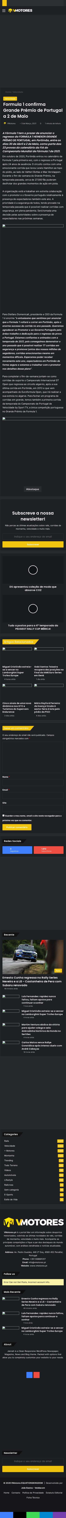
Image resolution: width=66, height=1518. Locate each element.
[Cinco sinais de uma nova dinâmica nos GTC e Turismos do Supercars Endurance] (17, 692)
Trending (8, 1160)
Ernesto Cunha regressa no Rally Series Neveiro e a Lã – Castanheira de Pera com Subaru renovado (32, 981)
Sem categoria (11, 1190)
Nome (6, 777)
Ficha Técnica (33, 1497)
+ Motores (9, 1150)
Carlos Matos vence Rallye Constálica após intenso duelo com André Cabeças (42, 1045)
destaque (33, 489)
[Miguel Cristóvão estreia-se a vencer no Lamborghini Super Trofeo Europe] (17, 655)
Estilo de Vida (10, 1199)
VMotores (11, 123)
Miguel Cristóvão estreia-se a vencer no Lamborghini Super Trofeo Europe (17, 671)
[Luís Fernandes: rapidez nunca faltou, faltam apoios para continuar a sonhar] (10, 1000)
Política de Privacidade (33, 1492)
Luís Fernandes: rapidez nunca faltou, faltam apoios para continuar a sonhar (39, 999)
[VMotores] (20, 10)
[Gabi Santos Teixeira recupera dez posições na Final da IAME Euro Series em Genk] (49, 655)
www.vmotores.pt (38, 1265)
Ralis (6, 1141)
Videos (7, 1170)
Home (8, 92)
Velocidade (18, 92)
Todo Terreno (10, 1165)
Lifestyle (8, 1180)
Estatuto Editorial (54, 1492)
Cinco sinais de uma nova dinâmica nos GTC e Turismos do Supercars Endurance (16, 707)
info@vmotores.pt (37, 1262)
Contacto (16, 1492)
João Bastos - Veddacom (33, 1488)
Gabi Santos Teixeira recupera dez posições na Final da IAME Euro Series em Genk (49, 671)
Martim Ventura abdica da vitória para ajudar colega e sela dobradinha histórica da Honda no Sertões (41, 1029)
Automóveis (10, 1175)
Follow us (9, 1274)
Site (4, 803)
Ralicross (8, 1185)
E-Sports (8, 1194)
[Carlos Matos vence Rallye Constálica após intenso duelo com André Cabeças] (10, 1046)
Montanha (9, 1155)
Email (6, 790)
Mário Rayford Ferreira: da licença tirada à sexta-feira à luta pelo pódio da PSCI (47, 707)
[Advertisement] (33, 50)
